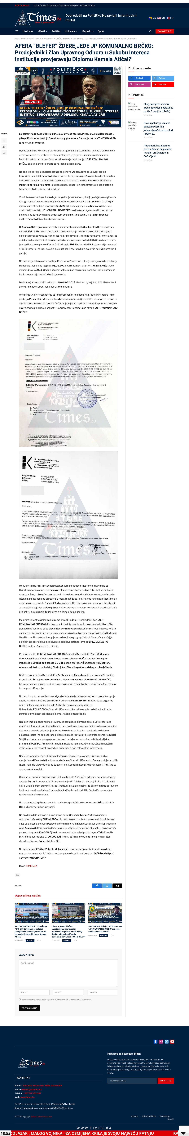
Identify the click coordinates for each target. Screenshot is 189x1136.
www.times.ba (27, 1097)
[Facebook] (4, 140)
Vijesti (41, 31)
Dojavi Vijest (165, 31)
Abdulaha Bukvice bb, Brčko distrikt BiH (42, 1085)
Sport (101, 31)
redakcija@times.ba (32, 1089)
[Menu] (16, 31)
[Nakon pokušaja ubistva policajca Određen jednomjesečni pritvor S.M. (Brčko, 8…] (134, 126)
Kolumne (70, 31)
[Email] (4, 152)
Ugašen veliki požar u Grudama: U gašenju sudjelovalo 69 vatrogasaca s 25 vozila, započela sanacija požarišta (82, 5)
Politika (56, 31)
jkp (17, 875)
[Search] (150, 31)
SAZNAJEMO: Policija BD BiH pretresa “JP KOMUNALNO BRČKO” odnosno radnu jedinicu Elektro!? (105, 929)
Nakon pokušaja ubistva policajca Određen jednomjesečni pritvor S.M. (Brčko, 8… (159, 128)
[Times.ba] (38, 18)
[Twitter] (4, 146)
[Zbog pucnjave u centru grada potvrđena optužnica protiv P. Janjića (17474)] (134, 107)
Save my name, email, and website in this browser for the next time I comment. (56, 999)
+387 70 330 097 (32, 1093)
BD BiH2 (30, 941)
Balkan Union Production (41, 1117)
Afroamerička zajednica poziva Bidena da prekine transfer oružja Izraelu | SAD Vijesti (157, 151)
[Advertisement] (151, 185)
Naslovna (28, 31)
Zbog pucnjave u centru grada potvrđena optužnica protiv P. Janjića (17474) (158, 108)
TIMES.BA (31, 866)
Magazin (86, 31)
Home (17, 38)
